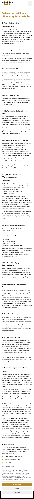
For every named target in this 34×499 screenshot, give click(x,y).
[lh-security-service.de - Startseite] (7, 3)
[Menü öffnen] (30, 3)
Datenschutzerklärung (7, 496)
